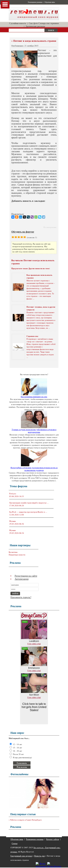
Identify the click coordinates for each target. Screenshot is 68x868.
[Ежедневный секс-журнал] (34, 19)
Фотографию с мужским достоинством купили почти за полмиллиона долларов (34, 468)
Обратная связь (49, 2)
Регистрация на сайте (26, 575)
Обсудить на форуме (22, 231)
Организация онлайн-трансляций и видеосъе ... (29, 502)
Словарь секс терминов (48, 23)
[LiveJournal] (28, 217)
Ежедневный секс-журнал (21, 855)
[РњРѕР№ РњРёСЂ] (20, 217)
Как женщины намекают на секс (34, 396)
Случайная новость (17, 23)
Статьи (14, 843)
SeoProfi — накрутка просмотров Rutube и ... (28, 512)
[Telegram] (43, 217)
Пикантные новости (17, 554)
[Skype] (39, 217)
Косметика (13, 552)
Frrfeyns (12, 493)
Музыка (12, 521)
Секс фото (33, 23)
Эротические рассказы (35, 26)
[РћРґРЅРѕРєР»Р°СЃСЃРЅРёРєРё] (16, 217)
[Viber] (32, 217)
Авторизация (21, 579)
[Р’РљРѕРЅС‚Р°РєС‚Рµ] (12, 217)
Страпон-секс (32, 336)
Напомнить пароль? (20, 597)
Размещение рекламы (35, 2)
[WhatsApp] (35, 217)
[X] (24, 217)
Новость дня (39, 855)
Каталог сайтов (52, 839)
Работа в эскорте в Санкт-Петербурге (26, 819)
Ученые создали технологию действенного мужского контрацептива (34, 430)
